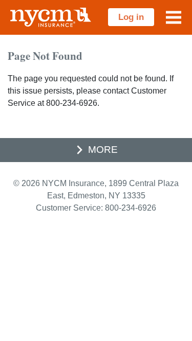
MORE (103, 149)
